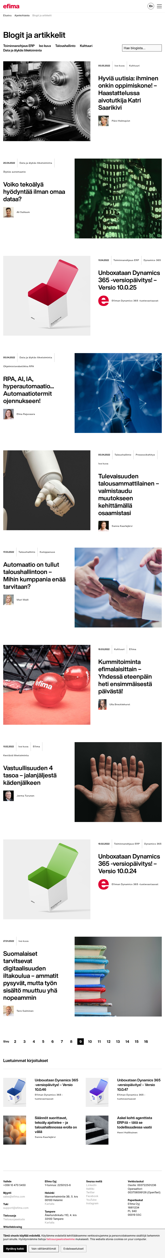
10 (90, 1041)
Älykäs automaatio (14, 171)
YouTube (91, 1200)
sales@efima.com (14, 1196)
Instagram (92, 1203)
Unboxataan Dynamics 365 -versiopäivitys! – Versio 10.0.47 (138, 1085)
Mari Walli (23, 599)
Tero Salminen (25, 1010)
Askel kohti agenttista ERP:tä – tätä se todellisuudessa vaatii (134, 1122)
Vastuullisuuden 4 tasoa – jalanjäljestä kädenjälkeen (30, 775)
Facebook (92, 1196)
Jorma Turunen (25, 795)
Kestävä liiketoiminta (16, 755)
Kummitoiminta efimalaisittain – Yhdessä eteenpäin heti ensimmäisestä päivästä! (125, 676)
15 (137, 1041)
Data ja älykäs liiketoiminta (22, 50)
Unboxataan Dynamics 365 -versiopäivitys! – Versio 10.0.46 (56, 1085)
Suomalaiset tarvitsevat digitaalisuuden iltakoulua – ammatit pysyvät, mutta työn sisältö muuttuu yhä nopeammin (30, 975)
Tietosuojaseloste (14, 1219)
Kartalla (49, 1204)
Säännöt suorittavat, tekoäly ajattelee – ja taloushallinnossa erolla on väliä (56, 1124)
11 (99, 1041)
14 (127, 1041)
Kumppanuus (47, 552)
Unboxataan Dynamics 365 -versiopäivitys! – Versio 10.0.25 (129, 280)
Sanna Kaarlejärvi (122, 526)
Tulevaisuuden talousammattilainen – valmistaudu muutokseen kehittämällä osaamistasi (128, 494)
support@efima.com (16, 1208)
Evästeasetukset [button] (73, 1249)
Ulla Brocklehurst (119, 704)
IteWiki (90, 1189)
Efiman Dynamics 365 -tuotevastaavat (135, 300)
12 (109, 1041)
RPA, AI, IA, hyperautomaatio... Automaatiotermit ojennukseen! (28, 389)
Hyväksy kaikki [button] (15, 1249)
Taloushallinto (65, 45)
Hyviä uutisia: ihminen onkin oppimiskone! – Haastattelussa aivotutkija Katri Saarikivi (128, 93)
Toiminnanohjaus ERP (19, 45)
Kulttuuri (86, 45)
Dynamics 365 (152, 260)
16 (146, 1041)
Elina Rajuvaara (26, 414)
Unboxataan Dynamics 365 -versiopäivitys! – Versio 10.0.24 (129, 863)
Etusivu (7, 15)
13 (118, 1041)
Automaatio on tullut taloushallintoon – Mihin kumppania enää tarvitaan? (34, 575)
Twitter (90, 1192)
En (151, 6)
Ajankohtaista (22, 15)
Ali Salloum (23, 212)
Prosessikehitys (145, 454)
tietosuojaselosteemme (60, 1239)
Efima (132, 649)
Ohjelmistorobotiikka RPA (18, 366)
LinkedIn (91, 1185)
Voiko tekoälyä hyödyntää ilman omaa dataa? (34, 191)
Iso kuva (45, 45)
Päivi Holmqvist (121, 120)
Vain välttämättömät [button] (43, 1249)
